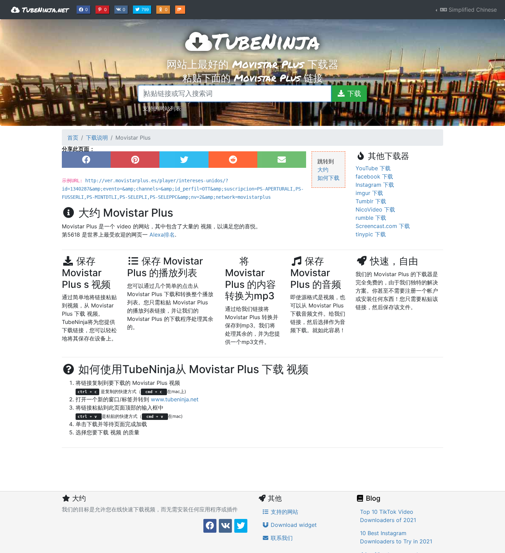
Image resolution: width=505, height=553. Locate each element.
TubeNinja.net (44, 9)
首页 (72, 137)
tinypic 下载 (371, 234)
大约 (322, 169)
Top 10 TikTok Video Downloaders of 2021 (388, 515)
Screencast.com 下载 (383, 226)
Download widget (293, 524)
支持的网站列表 (162, 108)
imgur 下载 (369, 192)
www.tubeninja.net (175, 399)
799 (146, 9)
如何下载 (328, 177)
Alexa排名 (162, 234)
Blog (372, 498)
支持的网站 (283, 511)
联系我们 (281, 537)
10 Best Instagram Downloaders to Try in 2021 (396, 537)
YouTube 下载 (373, 168)
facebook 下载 (374, 176)
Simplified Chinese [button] (472, 9)
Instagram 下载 (375, 184)
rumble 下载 (371, 217)
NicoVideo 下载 (375, 209)
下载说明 (97, 137)
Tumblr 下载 (371, 201)
